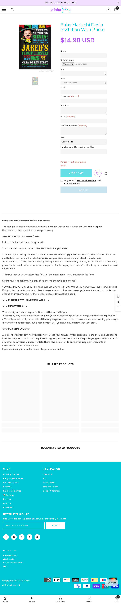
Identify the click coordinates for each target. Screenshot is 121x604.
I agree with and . (82, 182)
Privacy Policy (72, 183)
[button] (51, 491)
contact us (48, 322)
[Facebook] (6, 537)
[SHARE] (104, 173)
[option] (35, 47)
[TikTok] (29, 537)
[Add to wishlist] (98, 173)
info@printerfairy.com (74, 254)
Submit (55, 525)
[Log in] (108, 9)
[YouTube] (37, 537)
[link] (21, 425)
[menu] (4, 9)
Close (118, 3)
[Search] (12, 9)
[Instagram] (14, 537)
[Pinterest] (21, 537)
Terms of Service (86, 180)
